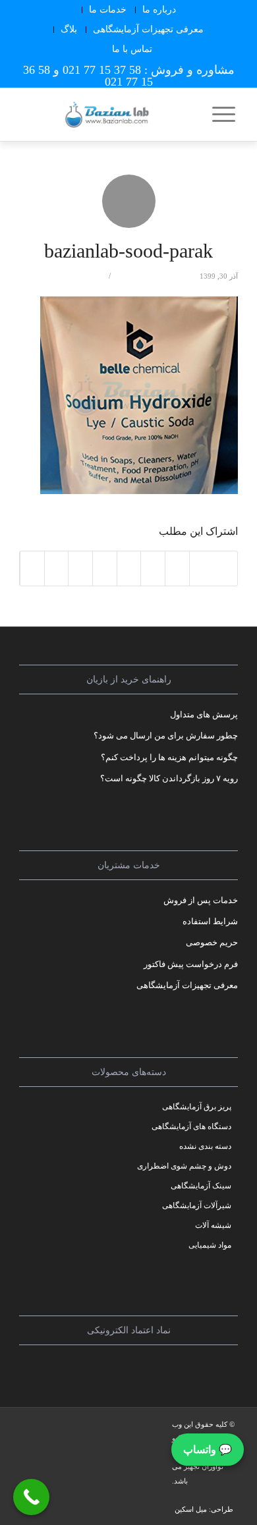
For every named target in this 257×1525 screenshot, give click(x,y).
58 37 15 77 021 (102, 69)
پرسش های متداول (204, 714)
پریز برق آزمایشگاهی (196, 1106)
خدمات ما (108, 9)
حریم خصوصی (212, 942)
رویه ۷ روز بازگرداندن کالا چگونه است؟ (169, 778)
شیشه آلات (213, 1225)
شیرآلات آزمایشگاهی (196, 1205)
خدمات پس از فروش (200, 900)
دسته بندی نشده (205, 1146)
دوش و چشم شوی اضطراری (184, 1166)
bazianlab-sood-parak (128, 251)
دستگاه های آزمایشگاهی (191, 1126)
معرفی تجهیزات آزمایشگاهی (148, 29)
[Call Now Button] (31, 1497)
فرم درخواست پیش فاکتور (191, 964)
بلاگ (69, 29)
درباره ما (159, 9)
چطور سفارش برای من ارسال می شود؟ (166, 735)
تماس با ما (132, 49)
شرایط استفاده (210, 921)
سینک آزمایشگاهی (201, 1185)
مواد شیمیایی (209, 1245)
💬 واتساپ (207, 1449)
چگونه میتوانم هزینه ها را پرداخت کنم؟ (169, 757)
